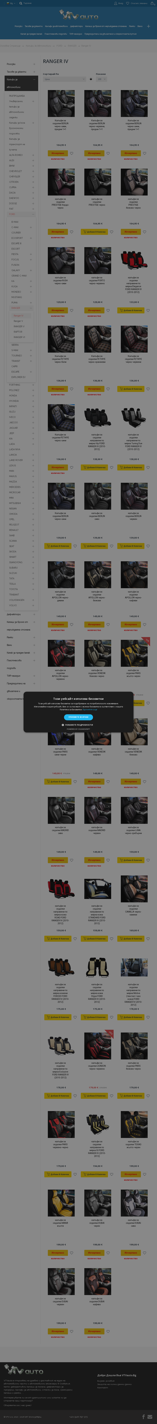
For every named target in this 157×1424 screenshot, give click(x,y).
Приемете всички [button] (78, 717)
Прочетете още (90, 709)
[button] (78, 724)
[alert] (78, 712)
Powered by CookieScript (78, 729)
